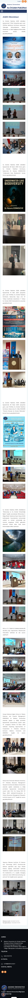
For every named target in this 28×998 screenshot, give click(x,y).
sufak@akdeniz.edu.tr (9, 963)
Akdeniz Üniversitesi (13, 4)
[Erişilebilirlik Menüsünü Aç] (3, 994)
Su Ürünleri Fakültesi (17, 8)
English (19, 1)
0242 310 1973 (8, 956)
